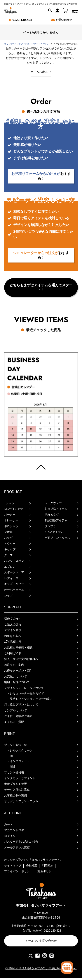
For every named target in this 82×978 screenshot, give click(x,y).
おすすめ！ (41, 176)
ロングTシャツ (13, 508)
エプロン (10, 566)
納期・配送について (17, 682)
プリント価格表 (14, 772)
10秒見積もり (12, 641)
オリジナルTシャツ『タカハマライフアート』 (33, 859)
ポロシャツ (11, 526)
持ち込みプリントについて (21, 704)
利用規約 (47, 865)
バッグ (8, 537)
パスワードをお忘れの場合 (21, 841)
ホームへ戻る (39, 72)
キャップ (10, 549)
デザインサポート (15, 630)
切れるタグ (52, 514)
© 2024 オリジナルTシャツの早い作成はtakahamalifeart (41, 968)
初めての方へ (12, 618)
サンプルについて (15, 710)
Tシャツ (9, 503)
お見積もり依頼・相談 (18, 647)
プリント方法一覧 (15, 745)
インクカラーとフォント (19, 778)
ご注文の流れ (12, 624)
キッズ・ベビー (14, 584)
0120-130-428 (22, 20)
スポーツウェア (14, 572)
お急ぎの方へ (12, 636)
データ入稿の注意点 (17, 789)
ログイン (10, 836)
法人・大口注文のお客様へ (21, 659)
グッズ (8, 555)
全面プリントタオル (57, 537)
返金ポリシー (45, 871)
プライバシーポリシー (18, 871)
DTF (11, 755)
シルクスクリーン (20, 750)
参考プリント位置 (15, 784)
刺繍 (11, 766)
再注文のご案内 (14, 665)
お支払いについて (15, 676)
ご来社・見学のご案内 (18, 716)
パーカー (10, 514)
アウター (10, 543)
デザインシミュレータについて (24, 688)
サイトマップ (12, 865)
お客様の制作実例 (15, 795)
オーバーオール (14, 589)
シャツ (8, 595)
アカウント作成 (14, 830)
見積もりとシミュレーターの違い (29, 698)
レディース (11, 578)
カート (8, 824)
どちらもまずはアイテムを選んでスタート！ (41, 287)
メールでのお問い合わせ (41, 940)
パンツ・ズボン (14, 560)
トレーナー (11, 520)
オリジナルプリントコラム (21, 801)
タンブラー (52, 526)
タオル (8, 532)
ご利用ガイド (12, 653)
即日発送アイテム (56, 508)
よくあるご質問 (14, 722)
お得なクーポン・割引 (18, 670)
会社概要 (31, 865)
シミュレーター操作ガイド (25, 693)
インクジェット (18, 761)
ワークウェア (53, 503)
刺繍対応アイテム (56, 520)
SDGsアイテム (54, 532)
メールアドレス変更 (17, 847)
